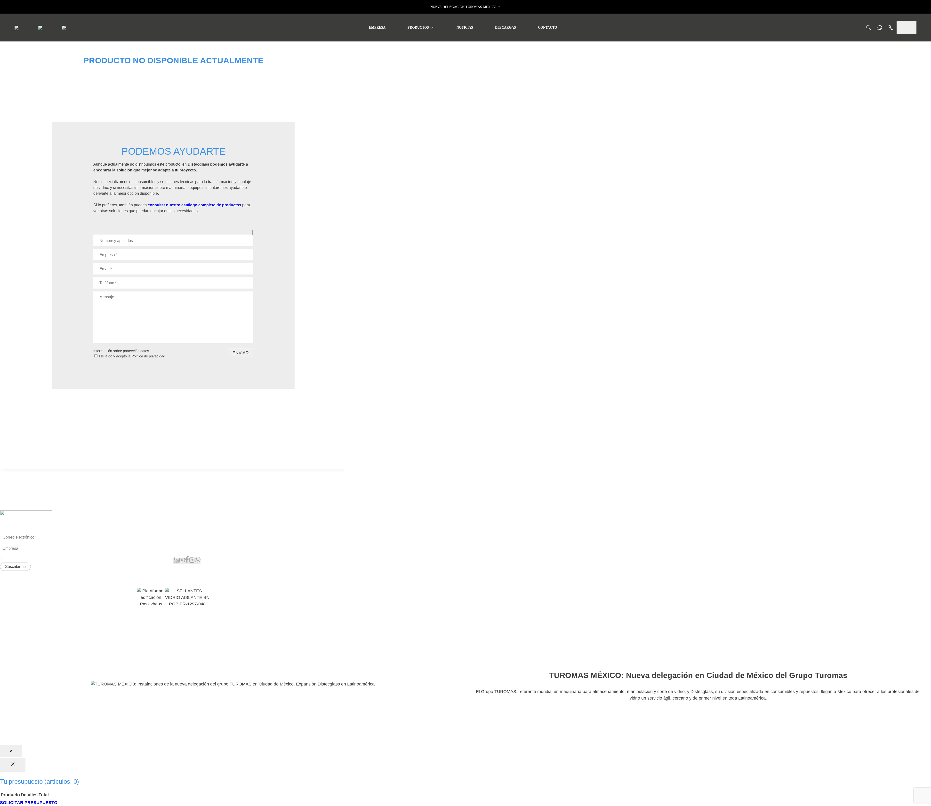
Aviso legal (167, 618)
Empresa (377, 27)
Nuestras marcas (332, 522)
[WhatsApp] (198, 561)
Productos (418, 27)
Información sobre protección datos (121, 351)
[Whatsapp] (878, 27)
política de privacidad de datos (53, 558)
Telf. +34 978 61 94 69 (192, 538)
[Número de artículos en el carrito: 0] (906, 27)
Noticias (465, 27)
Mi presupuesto (331, 530)
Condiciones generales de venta (127, 618)
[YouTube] (182, 561)
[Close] (13, 765)
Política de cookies (236, 618)
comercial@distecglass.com (197, 548)
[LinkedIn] (176, 561)
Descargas (505, 27)
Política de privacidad (148, 356)
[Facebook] (187, 561)
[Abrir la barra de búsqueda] (868, 27)
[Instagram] (192, 561)
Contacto (547, 27)
